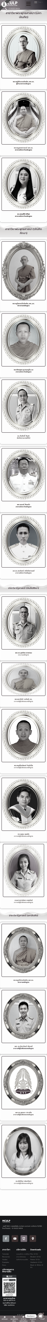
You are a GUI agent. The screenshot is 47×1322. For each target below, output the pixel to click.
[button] (28, 4)
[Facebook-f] (6, 1238)
